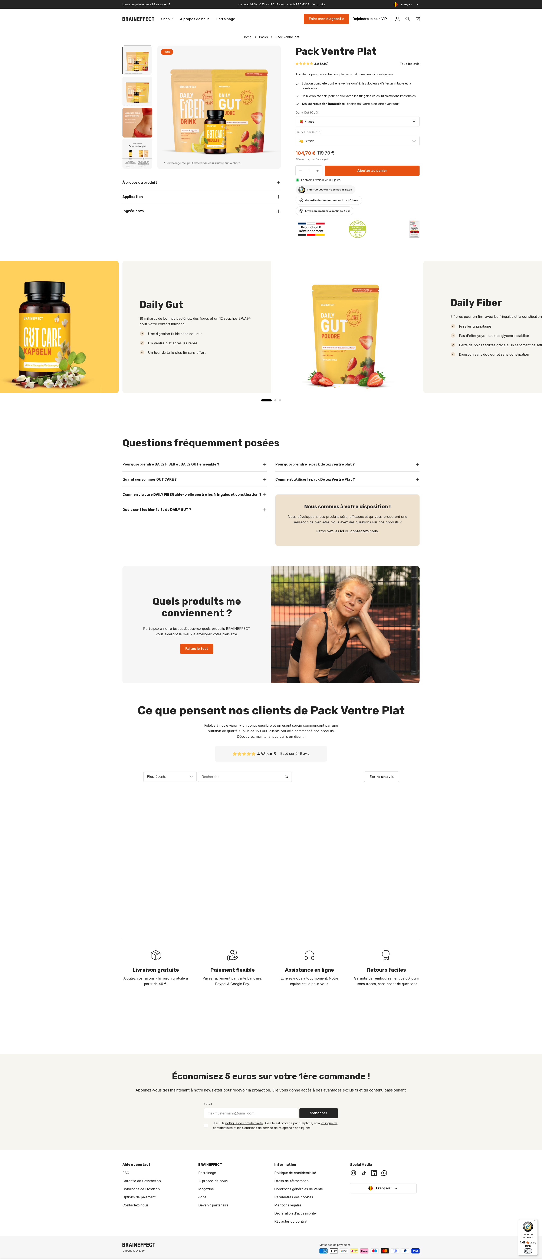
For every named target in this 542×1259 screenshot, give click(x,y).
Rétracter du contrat (290, 1221)
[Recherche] (407, 19)
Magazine (206, 1189)
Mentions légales (287, 1205)
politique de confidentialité (244, 1123)
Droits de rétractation (291, 1181)
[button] (304, 63)
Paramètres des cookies (293, 1197)
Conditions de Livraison (141, 1189)
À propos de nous (213, 1181)
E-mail (208, 1104)
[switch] (528, 1250)
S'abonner (318, 1113)
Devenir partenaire (213, 1205)
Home (247, 37)
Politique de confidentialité (295, 1173)
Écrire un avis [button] (381, 777)
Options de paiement (138, 1197)
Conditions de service (257, 1128)
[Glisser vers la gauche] (166, 107)
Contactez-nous (135, 1205)
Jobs (202, 1197)
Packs (263, 37)
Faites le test (196, 649)
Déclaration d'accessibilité (295, 1213)
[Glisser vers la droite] (271, 107)
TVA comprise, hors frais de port (312, 159)
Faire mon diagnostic (326, 19)
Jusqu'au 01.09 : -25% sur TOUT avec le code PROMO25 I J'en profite (281, 4)
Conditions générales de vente (298, 1189)
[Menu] (535, 1221)
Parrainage (207, 1173)
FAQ (125, 1173)
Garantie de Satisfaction (141, 1181)
